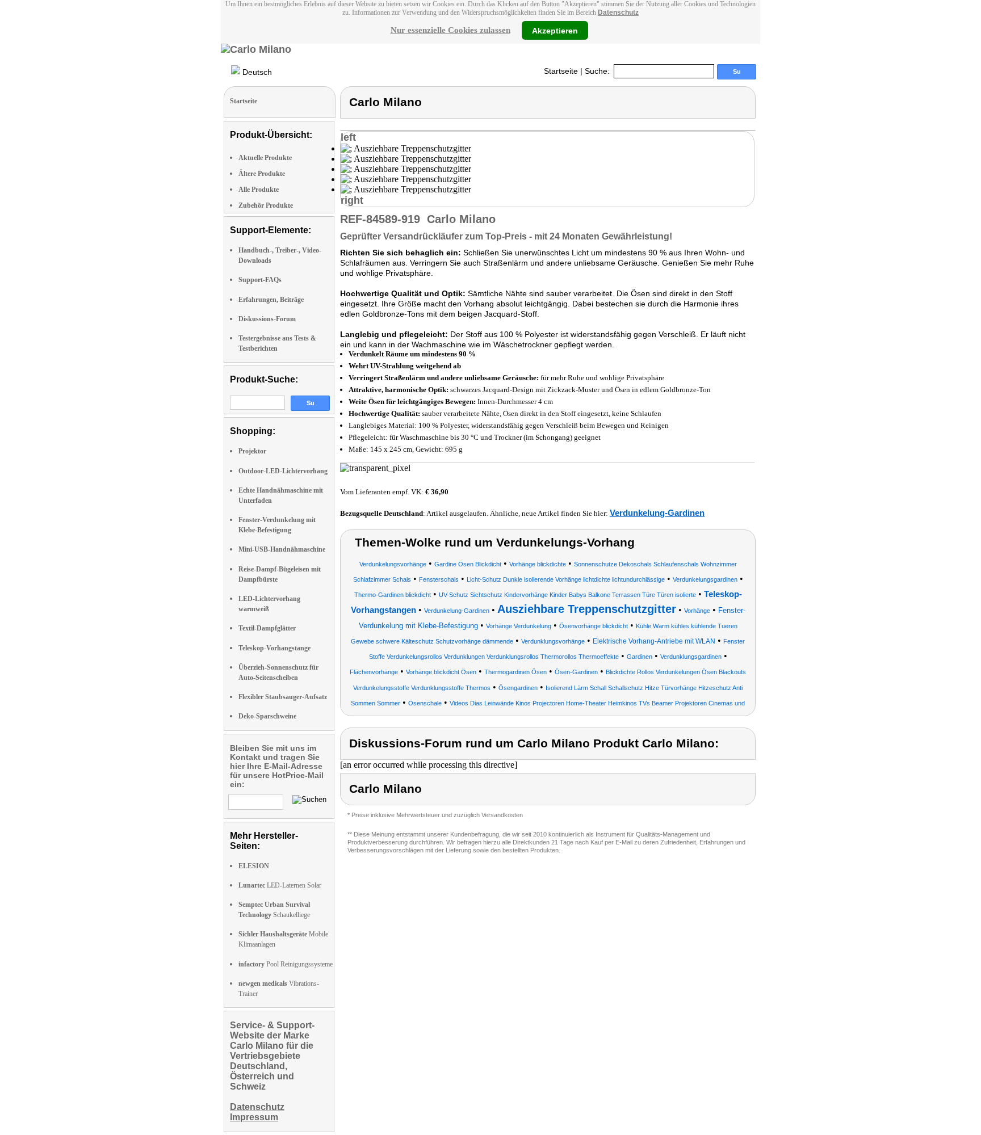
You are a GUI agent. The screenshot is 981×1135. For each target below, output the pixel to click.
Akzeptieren (555, 30)
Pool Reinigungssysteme (285, 964)
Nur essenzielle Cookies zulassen (450, 30)
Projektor (252, 451)
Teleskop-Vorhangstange (274, 648)
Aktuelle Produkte (265, 158)
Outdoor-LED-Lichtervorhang (283, 471)
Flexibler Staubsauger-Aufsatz (282, 697)
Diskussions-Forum (267, 319)
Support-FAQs (260, 280)
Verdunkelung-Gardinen (657, 513)
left (348, 137)
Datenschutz (618, 12)
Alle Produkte (258, 190)
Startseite (561, 70)
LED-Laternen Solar (279, 885)
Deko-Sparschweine (267, 716)
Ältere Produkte (261, 174)
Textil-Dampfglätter (267, 628)
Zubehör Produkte (265, 205)
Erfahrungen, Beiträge (271, 300)
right (352, 200)
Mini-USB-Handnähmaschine (281, 549)
